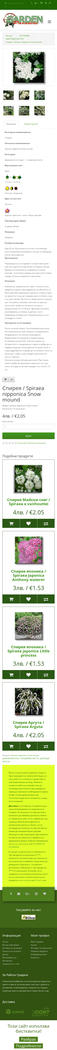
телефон (27, 880)
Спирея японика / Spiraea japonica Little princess (28, 651)
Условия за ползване (12, 948)
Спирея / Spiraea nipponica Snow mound (24, 42)
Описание (11, 124)
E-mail (38, 880)
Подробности (28, 1045)
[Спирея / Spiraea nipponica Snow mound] (28, 67)
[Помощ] (36, 894)
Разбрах (28, 1039)
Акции (34, 945)
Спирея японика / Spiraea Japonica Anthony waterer (28, 575)
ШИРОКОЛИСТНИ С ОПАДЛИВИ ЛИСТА (20, 758)
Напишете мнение (37, 443)
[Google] (28, 894)
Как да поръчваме (20, 844)
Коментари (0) (31, 124)
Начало (9, 35)
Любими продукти (39, 951)
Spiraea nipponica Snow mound (25, 755)
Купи (28, 435)
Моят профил (37, 941)
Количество (7, 421)
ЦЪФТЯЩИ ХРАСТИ (14, 39)
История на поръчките (41, 948)
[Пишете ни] (19, 894)
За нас (5, 941)
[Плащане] (50, 3)
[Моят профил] (36, 3)
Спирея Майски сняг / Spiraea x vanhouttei (28, 501)
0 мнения (21, 443)
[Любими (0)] (41, 3)
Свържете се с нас (10, 964)
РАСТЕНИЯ (24, 35)
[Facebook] (11, 894)
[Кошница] (46, 3)
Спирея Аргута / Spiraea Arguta (28, 724)
